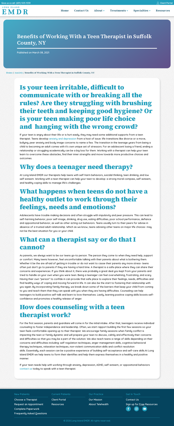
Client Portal (59, 399)
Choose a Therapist (25, 399)
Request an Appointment (28, 404)
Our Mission (95, 399)
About (98, 10)
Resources (163, 10)
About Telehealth (98, 404)
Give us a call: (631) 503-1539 (15, 3)
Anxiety (18, 72)
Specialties (140, 10)
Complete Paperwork (26, 408)
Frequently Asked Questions (30, 413)
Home (65, 10)
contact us (26, 368)
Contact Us (81, 10)
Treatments (118, 10)
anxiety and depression (62, 138)
